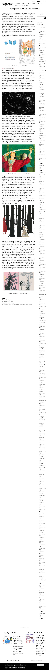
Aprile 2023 (41, 144)
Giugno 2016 (42, 393)
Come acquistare (35, 3)
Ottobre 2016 (42, 384)
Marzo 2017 (41, 366)
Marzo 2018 (41, 333)
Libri (28, 3)
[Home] (7, 4)
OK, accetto (34, 665)
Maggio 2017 (42, 361)
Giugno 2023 (42, 137)
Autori (23, 3)
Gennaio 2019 (42, 303)
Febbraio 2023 (42, 151)
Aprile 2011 (41, 592)
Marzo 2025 (41, 72)
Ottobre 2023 (42, 128)
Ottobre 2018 (42, 313)
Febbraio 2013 (42, 520)
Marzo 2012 (41, 555)
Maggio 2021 (42, 215)
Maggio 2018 (42, 326)
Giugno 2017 (42, 357)
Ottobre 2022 (42, 165)
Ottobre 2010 (42, 613)
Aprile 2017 (41, 364)
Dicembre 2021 (42, 195)
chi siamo (17, 3)
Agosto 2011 (41, 580)
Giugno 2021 (42, 211)
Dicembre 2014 (42, 451)
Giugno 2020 (42, 250)
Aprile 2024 (41, 107)
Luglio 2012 (41, 541)
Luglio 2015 (41, 426)
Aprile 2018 (41, 329)
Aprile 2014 (41, 474)
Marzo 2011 (41, 595)
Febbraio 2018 (42, 336)
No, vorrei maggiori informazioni (17, 668)
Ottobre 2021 (42, 202)
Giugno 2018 (42, 322)
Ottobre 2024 (42, 89)
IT (43, 1)
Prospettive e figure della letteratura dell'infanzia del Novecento (17, 304)
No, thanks (40, 665)
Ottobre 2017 (42, 350)
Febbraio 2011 (42, 599)
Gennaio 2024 (42, 117)
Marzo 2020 (42, 260)
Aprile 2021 (41, 218)
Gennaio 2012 (42, 562)
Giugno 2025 (42, 63)
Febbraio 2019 (42, 299)
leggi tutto (41, 655)
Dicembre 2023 (42, 121)
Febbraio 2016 (42, 405)
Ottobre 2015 (42, 419)
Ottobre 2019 (42, 278)
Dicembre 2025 (42, 47)
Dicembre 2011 (42, 565)
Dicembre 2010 (42, 606)
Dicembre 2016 (42, 377)
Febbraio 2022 (42, 188)
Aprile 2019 (41, 294)
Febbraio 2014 (42, 481)
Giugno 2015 (42, 430)
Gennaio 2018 (42, 340)
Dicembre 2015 (42, 412)
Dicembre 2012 (42, 527)
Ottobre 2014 (42, 458)
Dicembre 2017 (42, 343)
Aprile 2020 (41, 257)
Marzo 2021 (41, 222)
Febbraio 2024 (42, 114)
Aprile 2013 (41, 513)
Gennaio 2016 (42, 409)
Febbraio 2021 (42, 225)
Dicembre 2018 (42, 306)
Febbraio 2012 (42, 558)
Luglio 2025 (41, 61)
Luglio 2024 (41, 96)
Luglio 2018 (41, 320)
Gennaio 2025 (42, 79)
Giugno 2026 (42, 27)
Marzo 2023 (41, 147)
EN (45, 1)
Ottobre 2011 (42, 572)
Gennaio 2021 (42, 229)
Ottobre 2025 (42, 54)
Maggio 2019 (42, 290)
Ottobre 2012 (42, 534)
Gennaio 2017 (42, 373)
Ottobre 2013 (42, 495)
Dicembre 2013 (42, 488)
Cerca (45, 17)
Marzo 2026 (41, 36)
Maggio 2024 (42, 103)
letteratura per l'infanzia (8, 303)
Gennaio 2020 (42, 267)
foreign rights (18, 5)
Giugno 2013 (42, 506)
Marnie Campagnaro (17, 15)
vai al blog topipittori (13, 660)
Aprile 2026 (41, 34)
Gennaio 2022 (42, 191)
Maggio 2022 (42, 177)
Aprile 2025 (41, 70)
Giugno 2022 (42, 174)
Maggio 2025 (42, 66)
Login (33, 1)
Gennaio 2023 (42, 154)
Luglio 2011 (41, 581)
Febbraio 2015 (42, 444)
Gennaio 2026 (42, 43)
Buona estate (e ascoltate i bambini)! (10, 633)
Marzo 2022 (41, 184)
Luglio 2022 (41, 172)
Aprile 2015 (41, 437)
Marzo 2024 (41, 110)
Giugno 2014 (42, 467)
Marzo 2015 (41, 440)
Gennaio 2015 (42, 447)
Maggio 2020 (42, 253)
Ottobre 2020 (42, 239)
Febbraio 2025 (42, 75)
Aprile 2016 (41, 400)
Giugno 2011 (42, 585)
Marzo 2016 (41, 402)
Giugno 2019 (42, 287)
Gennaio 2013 (42, 523)
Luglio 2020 (42, 246)
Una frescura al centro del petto (35, 632)
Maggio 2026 (42, 31)
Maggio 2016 (42, 396)
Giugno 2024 (42, 100)
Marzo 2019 (41, 296)
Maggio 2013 (42, 509)
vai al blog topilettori (36, 660)
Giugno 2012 (42, 544)
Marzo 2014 (41, 477)
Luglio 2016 (41, 391)
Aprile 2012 (41, 551)
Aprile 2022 (41, 181)
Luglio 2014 (41, 465)
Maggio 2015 (42, 433)
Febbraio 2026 (42, 40)
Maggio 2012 (42, 548)
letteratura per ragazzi (7, 301)
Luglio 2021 (41, 209)
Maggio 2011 (42, 588)
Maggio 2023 (42, 140)
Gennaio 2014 (42, 484)
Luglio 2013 (41, 502)
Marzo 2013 (41, 516)
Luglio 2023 (41, 135)
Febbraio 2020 (42, 264)
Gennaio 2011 (42, 602)
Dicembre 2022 (42, 158)
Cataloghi (26, 5)
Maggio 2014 (42, 470)
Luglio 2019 (41, 285)
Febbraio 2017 (42, 370)
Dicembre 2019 (42, 271)
